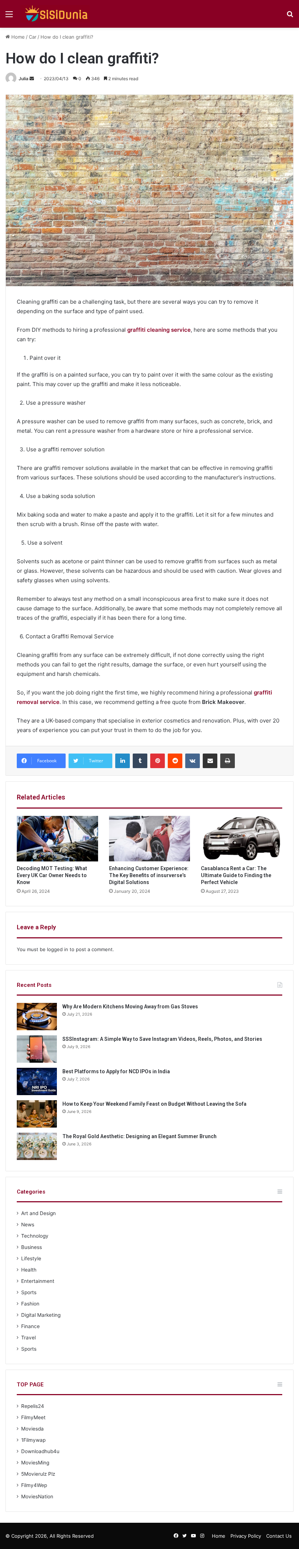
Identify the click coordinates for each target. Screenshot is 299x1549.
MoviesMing (35, 1463)
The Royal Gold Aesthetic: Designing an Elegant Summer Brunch (139, 1136)
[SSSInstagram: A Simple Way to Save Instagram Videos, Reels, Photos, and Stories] (37, 1049)
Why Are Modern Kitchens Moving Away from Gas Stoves (130, 1006)
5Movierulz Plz (38, 1474)
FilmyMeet (33, 1417)
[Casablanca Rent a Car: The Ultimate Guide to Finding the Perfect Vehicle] (241, 839)
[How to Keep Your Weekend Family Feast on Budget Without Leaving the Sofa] (37, 1114)
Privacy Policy (245, 1536)
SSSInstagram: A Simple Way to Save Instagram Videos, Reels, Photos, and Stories (162, 1039)
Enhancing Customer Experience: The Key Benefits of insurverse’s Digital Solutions (149, 875)
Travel (28, 1337)
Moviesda (32, 1429)
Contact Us (279, 1536)
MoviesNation (37, 1496)
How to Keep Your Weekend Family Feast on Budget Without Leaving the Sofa (154, 1104)
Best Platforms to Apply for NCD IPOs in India (116, 1071)
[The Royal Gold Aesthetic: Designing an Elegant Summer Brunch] (37, 1146)
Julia (23, 78)
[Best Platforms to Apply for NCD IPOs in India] (37, 1081)
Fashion (30, 1304)
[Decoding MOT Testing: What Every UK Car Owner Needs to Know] (57, 839)
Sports (28, 1292)
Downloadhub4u (40, 1451)
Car (32, 37)
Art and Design (38, 1213)
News (27, 1224)
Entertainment (37, 1281)
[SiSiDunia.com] (55, 14)
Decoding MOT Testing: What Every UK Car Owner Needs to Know (52, 875)
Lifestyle (31, 1258)
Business (31, 1247)
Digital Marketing (41, 1315)
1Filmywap (33, 1440)
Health (28, 1270)
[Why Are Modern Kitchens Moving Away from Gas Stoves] (37, 1016)
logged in (57, 949)
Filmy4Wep (34, 1485)
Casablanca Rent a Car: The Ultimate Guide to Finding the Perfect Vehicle (236, 875)
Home (17, 37)
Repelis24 (32, 1406)
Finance (30, 1326)
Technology (34, 1236)
